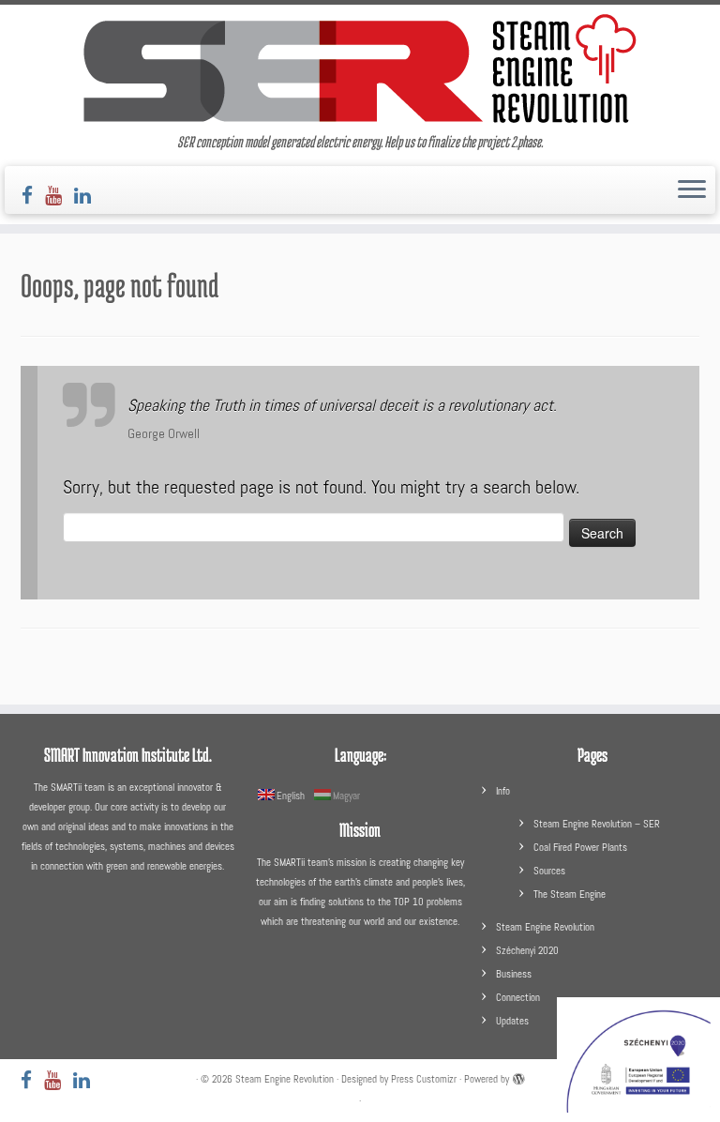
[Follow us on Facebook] (33, 195)
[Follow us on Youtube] (59, 195)
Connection (518, 997)
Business (514, 973)
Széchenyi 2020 (527, 950)
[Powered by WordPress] (518, 1076)
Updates (512, 1020)
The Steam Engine (569, 894)
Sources (549, 870)
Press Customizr (424, 1078)
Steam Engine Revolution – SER (596, 823)
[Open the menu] (692, 190)
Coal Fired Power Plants (580, 847)
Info (503, 790)
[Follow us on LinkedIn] (88, 195)
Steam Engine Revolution (545, 926)
